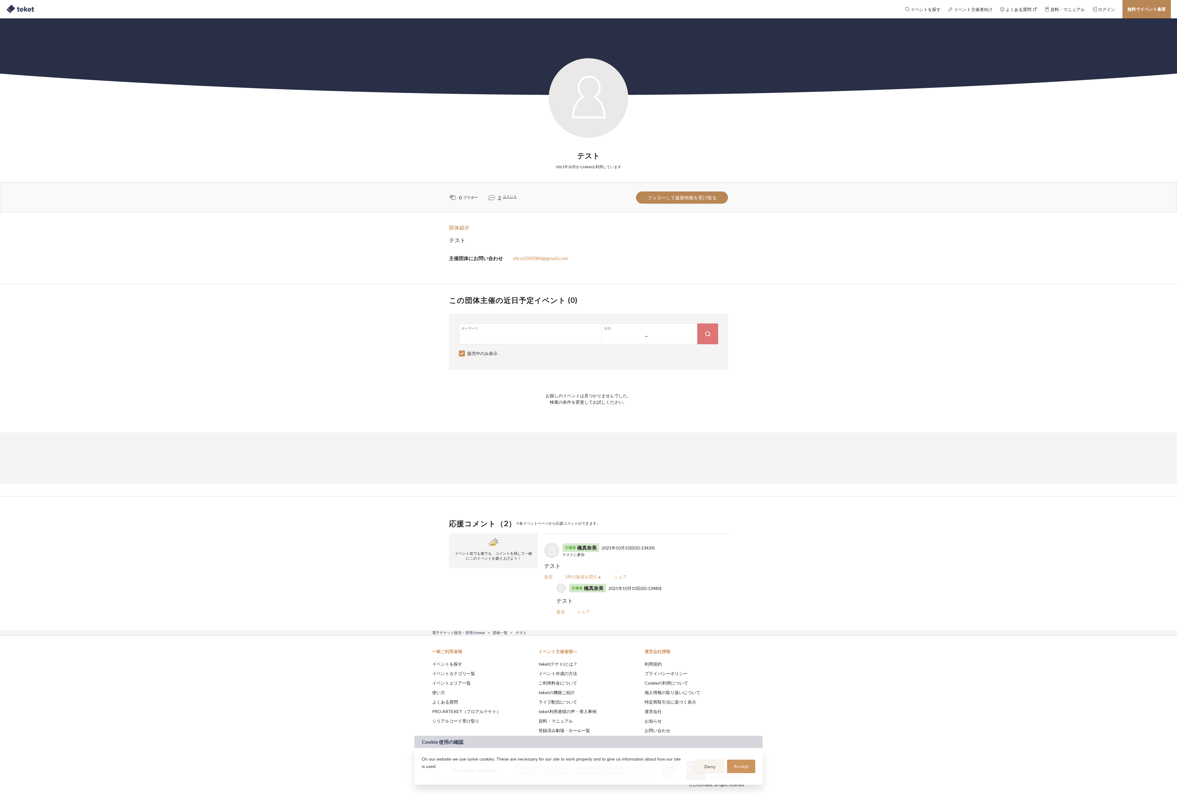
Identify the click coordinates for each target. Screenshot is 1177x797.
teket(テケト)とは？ (558, 664)
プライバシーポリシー (666, 673)
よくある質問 (445, 701)
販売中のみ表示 (482, 353)
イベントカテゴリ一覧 (453, 673)
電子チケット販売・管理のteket (458, 632)
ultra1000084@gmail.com (540, 258)
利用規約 (653, 664)
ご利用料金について (558, 683)
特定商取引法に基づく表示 (670, 701)
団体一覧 (500, 632)
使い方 (438, 692)
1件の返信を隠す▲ (583, 576)
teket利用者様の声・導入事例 (567, 711)
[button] (423, 774)
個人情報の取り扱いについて (672, 692)
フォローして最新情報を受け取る (682, 197)
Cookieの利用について (666, 683)
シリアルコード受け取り (455, 720)
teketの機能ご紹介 (557, 692)
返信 (548, 576)
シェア (620, 576)
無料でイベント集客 (1146, 9)
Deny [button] (710, 766)
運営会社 (653, 711)
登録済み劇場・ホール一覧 (564, 730)
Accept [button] (741, 766)
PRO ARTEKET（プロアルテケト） (466, 711)
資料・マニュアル (556, 720)
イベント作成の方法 (558, 673)
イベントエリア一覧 (451, 683)
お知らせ (653, 720)
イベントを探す (447, 664)
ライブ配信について (558, 701)
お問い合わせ (657, 730)
